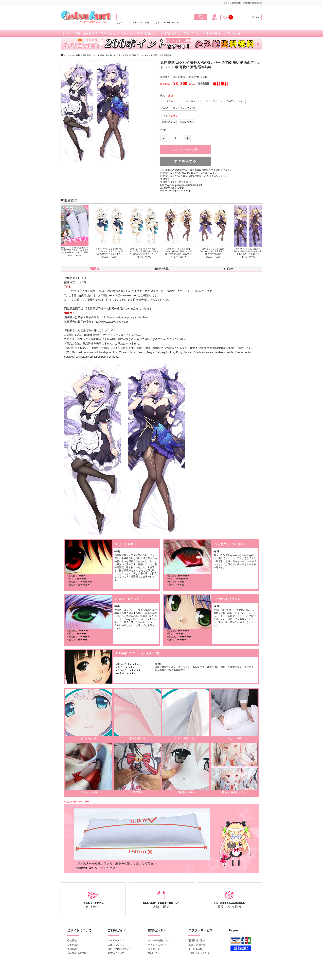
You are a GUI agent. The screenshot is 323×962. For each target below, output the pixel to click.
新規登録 (237, 3)
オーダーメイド (116, 940)
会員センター (155, 949)
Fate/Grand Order (172, 22)
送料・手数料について (119, 949)
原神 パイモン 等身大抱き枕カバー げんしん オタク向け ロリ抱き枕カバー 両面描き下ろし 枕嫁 (109, 252)
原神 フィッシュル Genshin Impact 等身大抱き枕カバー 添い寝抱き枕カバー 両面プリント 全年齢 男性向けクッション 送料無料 (247, 254)
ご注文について (116, 944)
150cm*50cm (169, 122)
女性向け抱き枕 (170, 33)
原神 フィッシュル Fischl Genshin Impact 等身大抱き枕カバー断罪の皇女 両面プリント (178, 252)
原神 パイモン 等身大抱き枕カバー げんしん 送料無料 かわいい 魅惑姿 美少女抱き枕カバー (144, 251)
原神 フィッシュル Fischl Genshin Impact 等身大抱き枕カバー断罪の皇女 (213, 251)
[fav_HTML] (200, 17)
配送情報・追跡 (196, 940)
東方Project (138, 22)
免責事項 (72, 949)
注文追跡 (258, 3)
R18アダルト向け (106, 33)
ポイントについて (157, 944)
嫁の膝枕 (214, 33)
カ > (74, 55)
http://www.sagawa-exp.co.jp (175, 190)
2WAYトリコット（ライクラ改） (179, 108)
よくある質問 (195, 949)
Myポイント (154, 953)
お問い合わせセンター (200, 953)
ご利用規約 (73, 944)
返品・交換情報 (196, 944)
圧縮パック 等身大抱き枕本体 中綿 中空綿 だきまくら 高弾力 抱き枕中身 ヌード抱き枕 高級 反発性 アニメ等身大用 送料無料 (74, 252)
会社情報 (72, 940)
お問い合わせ (232, 33)
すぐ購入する (185, 161)
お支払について (116, 953)
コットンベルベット (190, 101)
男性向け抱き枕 (130, 33)
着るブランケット (194, 33)
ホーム (66, 33)
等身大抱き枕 (83, 33)
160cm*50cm (187, 122)
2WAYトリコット (236, 101)
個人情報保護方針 (76, 953)
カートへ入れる (186, 149)
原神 (78, 55)
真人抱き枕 (150, 33)
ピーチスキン (169, 101)
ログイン (228, 3)
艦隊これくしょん (153, 22)
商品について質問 (198, 77)
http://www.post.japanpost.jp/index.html (181, 185)
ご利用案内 (248, 3)
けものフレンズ (123, 22)
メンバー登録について (160, 940)
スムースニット (214, 101)
